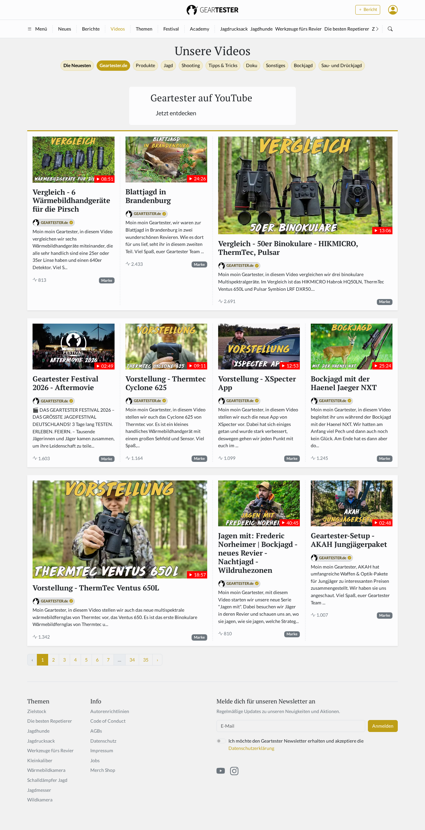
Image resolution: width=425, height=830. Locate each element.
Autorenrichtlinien (109, 711)
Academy (199, 29)
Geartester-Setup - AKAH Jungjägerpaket (349, 540)
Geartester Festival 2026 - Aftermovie (65, 383)
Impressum (101, 750)
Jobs (95, 760)
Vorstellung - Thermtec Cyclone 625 (166, 383)
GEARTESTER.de (54, 222)
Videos (118, 29)
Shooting (191, 65)
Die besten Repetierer (346, 29)
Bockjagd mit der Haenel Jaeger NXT (344, 383)
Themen (144, 29)
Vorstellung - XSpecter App (257, 383)
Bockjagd (303, 65)
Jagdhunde (261, 29)
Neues (64, 29)
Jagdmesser (39, 790)
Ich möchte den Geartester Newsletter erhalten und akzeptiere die (296, 744)
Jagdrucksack (234, 29)
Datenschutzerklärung (251, 748)
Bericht (370, 9)
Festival (171, 29)
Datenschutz (103, 741)
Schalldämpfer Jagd (47, 780)
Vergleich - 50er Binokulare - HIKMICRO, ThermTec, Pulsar (288, 248)
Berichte (91, 29)
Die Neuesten (77, 65)
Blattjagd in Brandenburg (148, 196)
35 (145, 660)
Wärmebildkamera (46, 770)
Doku (251, 65)
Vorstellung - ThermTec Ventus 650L (96, 588)
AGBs (96, 731)
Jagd (168, 65)
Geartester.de (113, 65)
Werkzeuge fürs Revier (298, 29)
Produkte (145, 65)
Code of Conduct (108, 721)
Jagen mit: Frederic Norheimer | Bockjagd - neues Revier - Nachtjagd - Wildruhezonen (257, 553)
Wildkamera (39, 799)
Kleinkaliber (39, 760)
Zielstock (36, 711)
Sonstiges (275, 65)
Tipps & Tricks (223, 65)
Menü (41, 29)
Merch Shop (102, 770)
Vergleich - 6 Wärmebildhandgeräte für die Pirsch (71, 201)
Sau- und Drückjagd (341, 65)
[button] (393, 9)
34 (132, 660)
